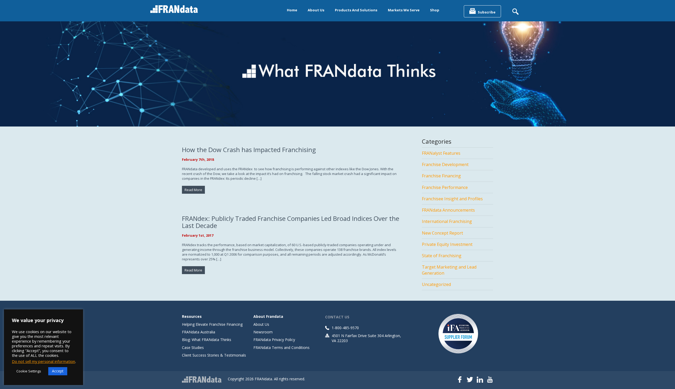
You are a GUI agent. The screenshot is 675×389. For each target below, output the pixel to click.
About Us (316, 10)
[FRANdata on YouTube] (490, 380)
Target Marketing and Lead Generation (449, 270)
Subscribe (486, 12)
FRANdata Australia (198, 331)
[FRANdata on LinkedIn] (480, 380)
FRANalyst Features (441, 153)
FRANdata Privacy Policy (274, 339)
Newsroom (263, 331)
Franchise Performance (445, 187)
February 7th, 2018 (198, 159)
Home (292, 10)
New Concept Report (442, 233)
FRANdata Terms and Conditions (281, 347)
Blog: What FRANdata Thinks (206, 339)
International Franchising (447, 221)
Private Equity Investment (447, 244)
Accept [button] (58, 370)
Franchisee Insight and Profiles (452, 199)
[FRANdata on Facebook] (460, 380)
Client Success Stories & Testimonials (214, 355)
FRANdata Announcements (448, 210)
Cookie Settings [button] (28, 371)
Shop (434, 10)
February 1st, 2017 (197, 235)
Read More (193, 189)
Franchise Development (445, 164)
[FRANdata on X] (470, 380)
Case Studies (193, 347)
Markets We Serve (404, 10)
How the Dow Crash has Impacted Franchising (249, 149)
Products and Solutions (356, 10)
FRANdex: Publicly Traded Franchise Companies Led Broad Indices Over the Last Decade (290, 222)
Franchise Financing (441, 176)
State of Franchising (441, 256)
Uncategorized (436, 284)
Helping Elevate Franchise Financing (212, 324)
